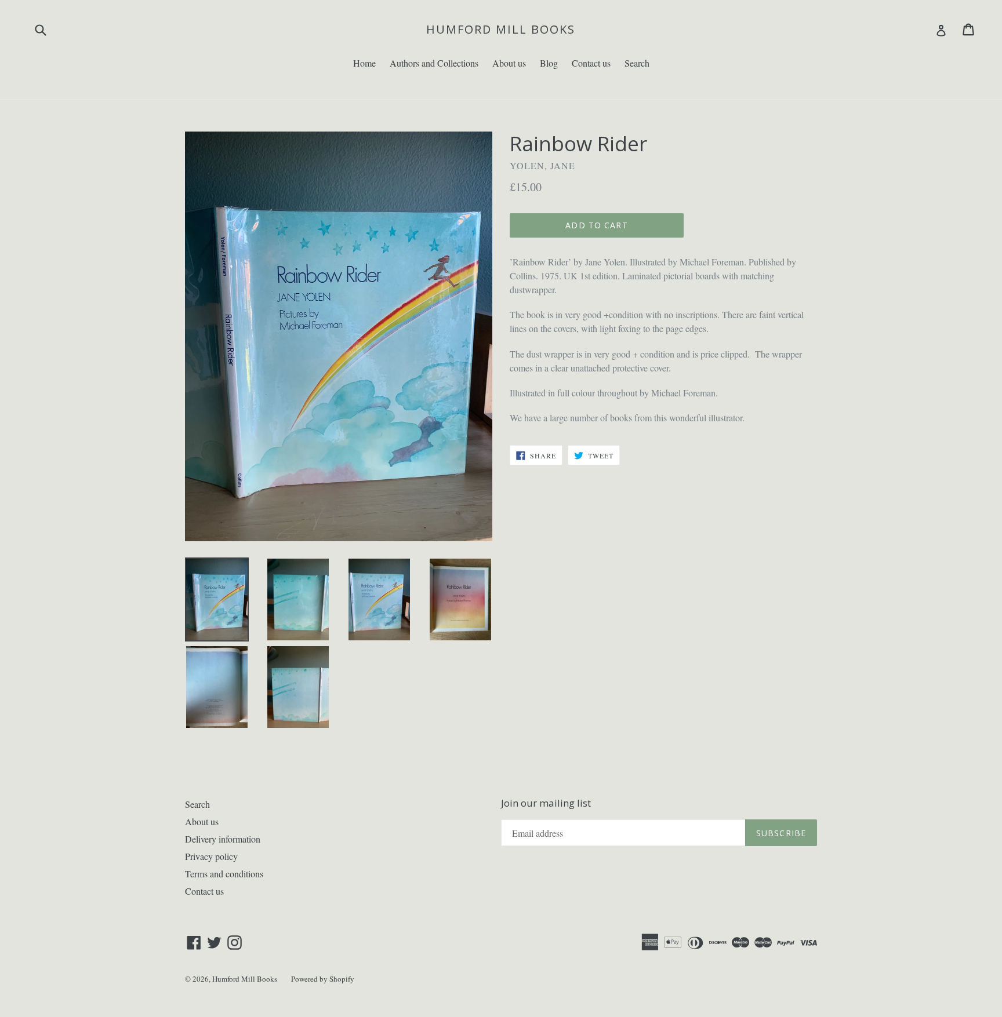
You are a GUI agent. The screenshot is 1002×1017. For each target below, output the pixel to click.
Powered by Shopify (322, 979)
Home (364, 63)
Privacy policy (211, 856)
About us (509, 63)
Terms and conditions (224, 873)
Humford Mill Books (500, 30)
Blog (549, 63)
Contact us (591, 63)
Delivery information (222, 839)
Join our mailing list (546, 803)
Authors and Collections (434, 63)
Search (637, 63)
